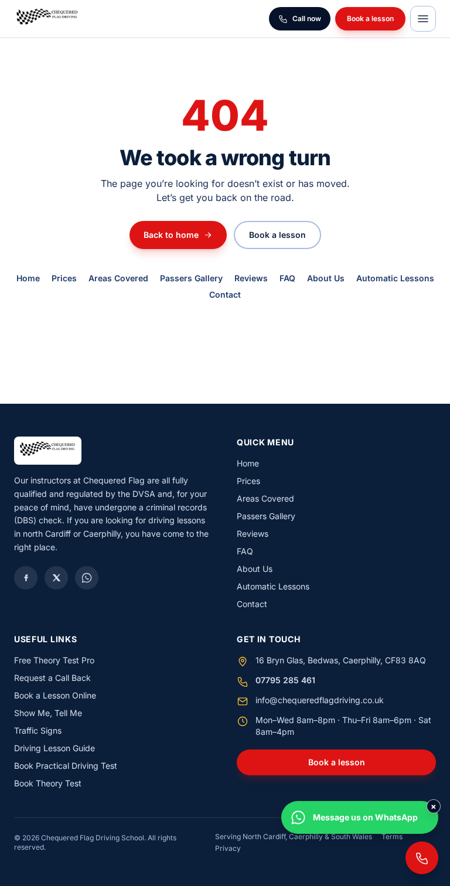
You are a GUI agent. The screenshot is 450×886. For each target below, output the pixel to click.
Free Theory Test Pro (54, 660)
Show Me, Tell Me (48, 713)
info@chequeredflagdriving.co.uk (319, 700)
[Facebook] (26, 577)
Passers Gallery (191, 278)
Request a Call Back (52, 678)
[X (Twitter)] (56, 577)
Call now (306, 18)
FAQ (287, 278)
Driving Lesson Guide (54, 748)
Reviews (251, 278)
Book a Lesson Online (55, 695)
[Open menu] (423, 19)
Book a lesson (370, 18)
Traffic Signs (38, 730)
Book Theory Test (47, 783)
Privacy (228, 848)
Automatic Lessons (395, 278)
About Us (326, 278)
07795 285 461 (285, 680)
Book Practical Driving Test (65, 766)
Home (28, 278)
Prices (64, 278)
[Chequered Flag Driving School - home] (47, 18)
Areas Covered (118, 278)
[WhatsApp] (86, 577)
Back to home (171, 235)
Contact (225, 294)
